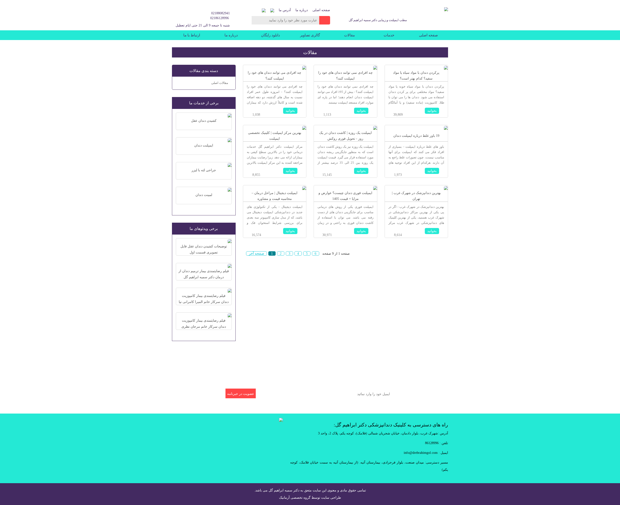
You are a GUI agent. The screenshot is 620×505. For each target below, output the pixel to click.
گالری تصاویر (310, 35)
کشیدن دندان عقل (204, 120)
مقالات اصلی (219, 83)
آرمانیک (284, 497)
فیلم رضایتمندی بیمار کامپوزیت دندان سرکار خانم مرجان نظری (203, 323)
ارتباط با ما (191, 35)
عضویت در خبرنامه (240, 394)
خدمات (389, 35)
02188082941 (220, 13)
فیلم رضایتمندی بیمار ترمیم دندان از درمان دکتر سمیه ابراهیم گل (203, 274)
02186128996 (219, 18)
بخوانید (432, 111)
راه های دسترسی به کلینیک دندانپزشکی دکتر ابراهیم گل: (391, 424)
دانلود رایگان (270, 35)
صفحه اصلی (321, 10)
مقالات (349, 35)
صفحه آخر (256, 253)
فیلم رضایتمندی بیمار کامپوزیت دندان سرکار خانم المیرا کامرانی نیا (204, 299)
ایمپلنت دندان (203, 145)
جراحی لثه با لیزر (204, 170)
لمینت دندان (203, 195)
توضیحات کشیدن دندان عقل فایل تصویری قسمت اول (203, 249)
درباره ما (301, 10)
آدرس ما (285, 10)
